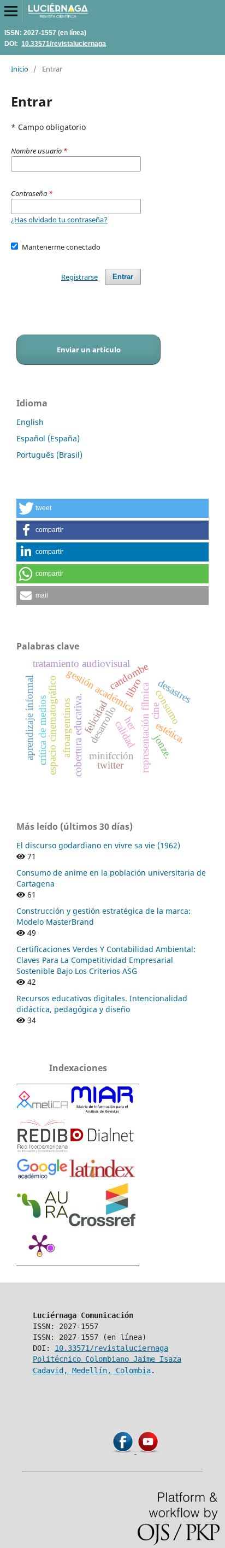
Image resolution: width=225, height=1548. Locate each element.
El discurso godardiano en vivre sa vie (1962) (98, 845)
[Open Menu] (11, 11)
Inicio (19, 69)
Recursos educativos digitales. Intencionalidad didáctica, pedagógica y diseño (101, 1003)
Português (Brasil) (49, 455)
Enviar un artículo (89, 349)
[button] (112, 508)
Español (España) (48, 438)
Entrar (122, 277)
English (30, 422)
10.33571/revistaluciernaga (63, 43)
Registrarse (79, 277)
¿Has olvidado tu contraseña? (59, 219)
